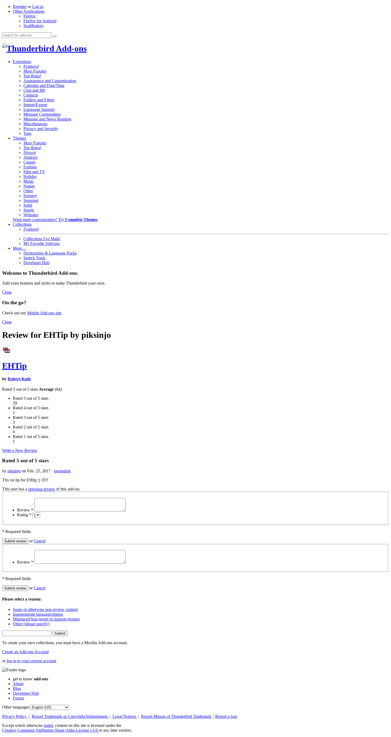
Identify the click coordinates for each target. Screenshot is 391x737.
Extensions (22, 61)
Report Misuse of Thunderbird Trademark (176, 716)
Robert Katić (19, 379)
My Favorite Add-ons (41, 243)
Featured (31, 66)
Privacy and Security (40, 128)
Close (7, 292)
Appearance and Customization (49, 80)
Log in (37, 6)
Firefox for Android (39, 21)
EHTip (14, 365)
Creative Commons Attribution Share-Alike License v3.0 (50, 730)
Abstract (30, 157)
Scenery (30, 195)
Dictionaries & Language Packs (50, 253)
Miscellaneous (35, 124)
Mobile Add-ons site (44, 313)
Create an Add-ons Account (25, 651)
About (18, 683)
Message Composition (42, 114)
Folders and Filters (39, 100)
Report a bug (226, 716)
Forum (18, 698)
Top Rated (32, 76)
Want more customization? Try (55, 219)
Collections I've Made (41, 238)
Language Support (39, 109)
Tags (27, 133)
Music (28, 181)
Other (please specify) (31, 624)
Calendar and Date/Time (43, 85)
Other (28, 191)
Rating (24, 515)
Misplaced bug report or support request (46, 619)
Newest (29, 152)
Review (25, 510)
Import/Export (35, 104)
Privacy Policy (15, 716)
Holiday (30, 176)
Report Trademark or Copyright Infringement (70, 716)
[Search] (54, 36)
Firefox (29, 16)
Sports (28, 210)
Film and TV (34, 171)
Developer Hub (36, 262)
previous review (41, 489)
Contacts (30, 95)
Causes (29, 162)
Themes (19, 138)
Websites (30, 215)
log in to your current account (31, 661)
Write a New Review (20, 450)
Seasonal (30, 200)
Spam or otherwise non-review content (45, 609)
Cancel (39, 541)
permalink (62, 471)
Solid (27, 205)
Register (20, 6)
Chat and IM (34, 90)
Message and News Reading (47, 119)
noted (48, 725)
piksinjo (14, 471)
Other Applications (28, 11)
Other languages (16, 707)
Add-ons (70, 48)
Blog (17, 688)
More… (19, 248)
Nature (29, 186)
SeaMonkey (33, 25)
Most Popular (35, 71)
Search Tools (34, 258)
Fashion (30, 167)
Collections (22, 224)
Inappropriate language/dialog (38, 614)
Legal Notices (125, 716)
